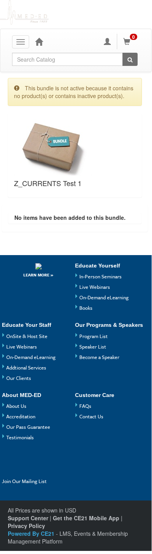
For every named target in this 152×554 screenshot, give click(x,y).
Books (86, 308)
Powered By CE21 (32, 533)
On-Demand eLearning (104, 297)
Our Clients (18, 378)
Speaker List (92, 346)
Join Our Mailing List (24, 481)
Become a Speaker (99, 357)
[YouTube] (23, 457)
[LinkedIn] (23, 470)
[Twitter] (9, 470)
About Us (16, 406)
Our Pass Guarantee (28, 427)
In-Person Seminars (100, 276)
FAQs (85, 406)
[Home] (39, 41)
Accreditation (20, 416)
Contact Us (91, 416)
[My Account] (107, 41)
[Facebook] (9, 457)
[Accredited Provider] (38, 266)
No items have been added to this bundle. (70, 217)
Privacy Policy (26, 526)
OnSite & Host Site (26, 336)
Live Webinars (94, 287)
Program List (93, 336)
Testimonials (20, 437)
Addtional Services (26, 367)
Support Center (28, 518)
